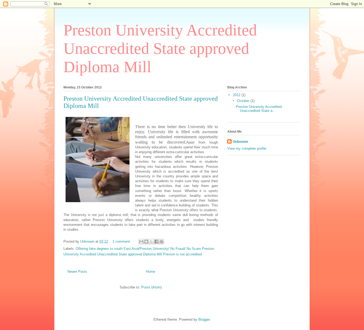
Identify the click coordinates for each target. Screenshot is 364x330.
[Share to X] (151, 241)
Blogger (204, 319)
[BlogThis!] (146, 241)
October (243, 101)
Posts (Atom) (151, 287)
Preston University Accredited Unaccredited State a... (259, 109)
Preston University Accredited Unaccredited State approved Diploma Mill (160, 48)
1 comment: (122, 241)
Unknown (240, 142)
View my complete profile (246, 148)
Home (150, 272)
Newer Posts (77, 272)
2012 (237, 95)
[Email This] (141, 241)
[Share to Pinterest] (161, 241)
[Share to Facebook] (156, 241)
